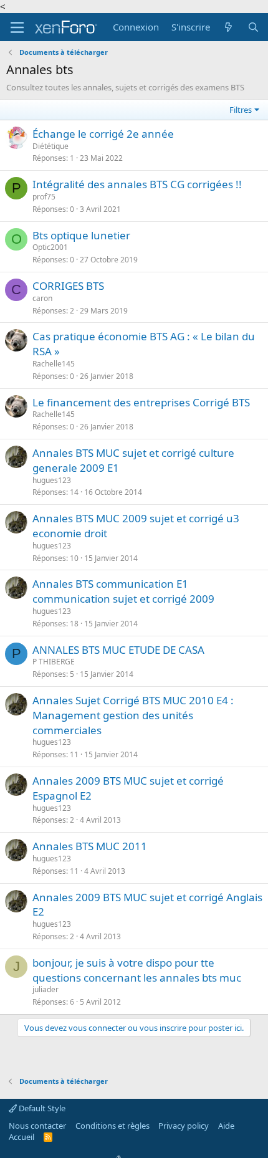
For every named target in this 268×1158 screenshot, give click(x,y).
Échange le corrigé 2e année (103, 134)
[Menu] (17, 27)
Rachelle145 (53, 363)
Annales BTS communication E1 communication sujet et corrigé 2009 (123, 591)
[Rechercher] (253, 27)
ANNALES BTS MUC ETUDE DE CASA (118, 650)
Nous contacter (37, 1125)
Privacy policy (183, 1125)
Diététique (50, 146)
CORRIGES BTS (68, 286)
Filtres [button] (240, 109)
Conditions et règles (112, 1125)
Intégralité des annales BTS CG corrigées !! (137, 184)
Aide (226, 1125)
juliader (45, 989)
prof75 (43, 196)
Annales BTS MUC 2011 (89, 846)
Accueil (21, 1136)
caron (42, 298)
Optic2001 (50, 247)
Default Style (41, 1108)
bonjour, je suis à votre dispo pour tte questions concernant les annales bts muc (136, 970)
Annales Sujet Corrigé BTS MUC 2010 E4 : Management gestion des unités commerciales (133, 715)
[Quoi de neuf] (228, 27)
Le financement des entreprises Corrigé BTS (141, 402)
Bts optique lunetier (81, 235)
